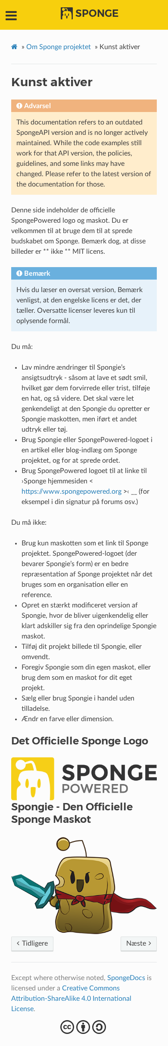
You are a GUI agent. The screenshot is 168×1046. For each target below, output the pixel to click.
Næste (137, 943)
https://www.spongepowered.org (71, 491)
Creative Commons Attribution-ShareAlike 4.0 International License (71, 998)
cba (84, 1027)
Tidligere (34, 943)
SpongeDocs (126, 977)
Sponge (96, 13)
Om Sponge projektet (58, 47)
